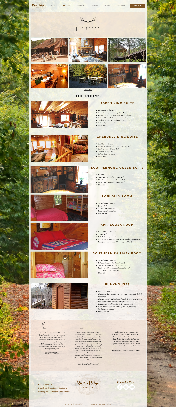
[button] (49, 50)
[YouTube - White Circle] (132, 387)
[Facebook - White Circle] (120, 387)
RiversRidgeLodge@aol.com (55, 388)
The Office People (104, 404)
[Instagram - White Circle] (126, 387)
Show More (88, 90)
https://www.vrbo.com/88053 (58, 392)
